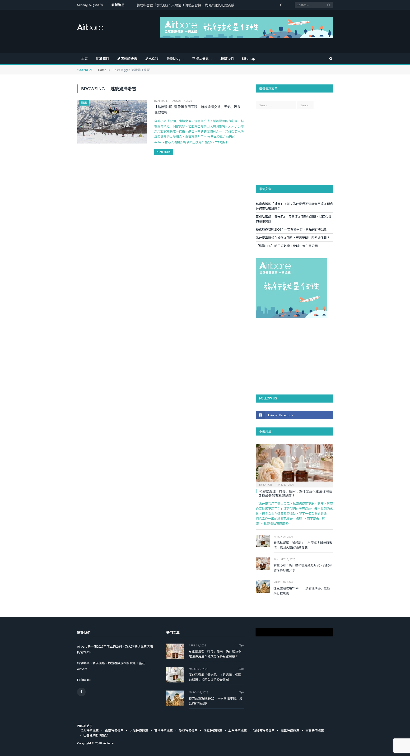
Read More (164, 152)
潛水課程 (151, 58)
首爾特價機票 (163, 730)
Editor (267, 484)
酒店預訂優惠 (127, 58)
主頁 (84, 58)
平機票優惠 (200, 58)
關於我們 (102, 58)
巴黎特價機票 (314, 730)
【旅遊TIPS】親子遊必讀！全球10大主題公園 (287, 245)
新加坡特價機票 (264, 730)
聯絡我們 (227, 58)
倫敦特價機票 (213, 730)
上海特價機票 (237, 730)
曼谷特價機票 (188, 730)
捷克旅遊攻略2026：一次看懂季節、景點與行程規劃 (291, 229)
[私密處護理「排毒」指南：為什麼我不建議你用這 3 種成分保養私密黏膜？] (294, 464)
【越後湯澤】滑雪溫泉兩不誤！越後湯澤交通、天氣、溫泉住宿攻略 (197, 109)
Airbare (163, 100)
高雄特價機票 (290, 730)
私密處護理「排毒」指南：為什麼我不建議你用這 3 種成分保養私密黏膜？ (295, 493)
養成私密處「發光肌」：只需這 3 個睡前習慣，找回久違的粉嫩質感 (185, 5)
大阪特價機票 (139, 730)
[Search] (328, 58)
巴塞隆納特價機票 (95, 735)
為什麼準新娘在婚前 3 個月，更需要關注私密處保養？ (293, 237)
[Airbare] (90, 25)
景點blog (174, 58)
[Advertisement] (294, 147)
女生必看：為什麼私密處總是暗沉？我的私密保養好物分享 (303, 567)
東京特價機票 (114, 730)
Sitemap (248, 58)
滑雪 (84, 103)
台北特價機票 (89, 730)
